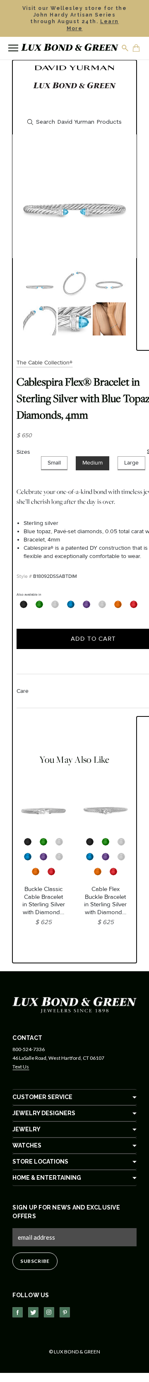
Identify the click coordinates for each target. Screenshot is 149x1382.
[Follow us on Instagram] (49, 1312)
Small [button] (54, 462)
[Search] (125, 48)
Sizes (23, 451)
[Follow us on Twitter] (33, 1312)
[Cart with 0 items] (136, 49)
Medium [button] (92, 462)
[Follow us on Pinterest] (65, 1312)
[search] (74, 122)
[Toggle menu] (13, 48)
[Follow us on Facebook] (17, 1312)
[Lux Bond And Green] (74, 1004)
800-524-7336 (28, 1049)
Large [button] (131, 462)
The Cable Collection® (44, 362)
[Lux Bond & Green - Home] (69, 48)
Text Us (20, 1066)
